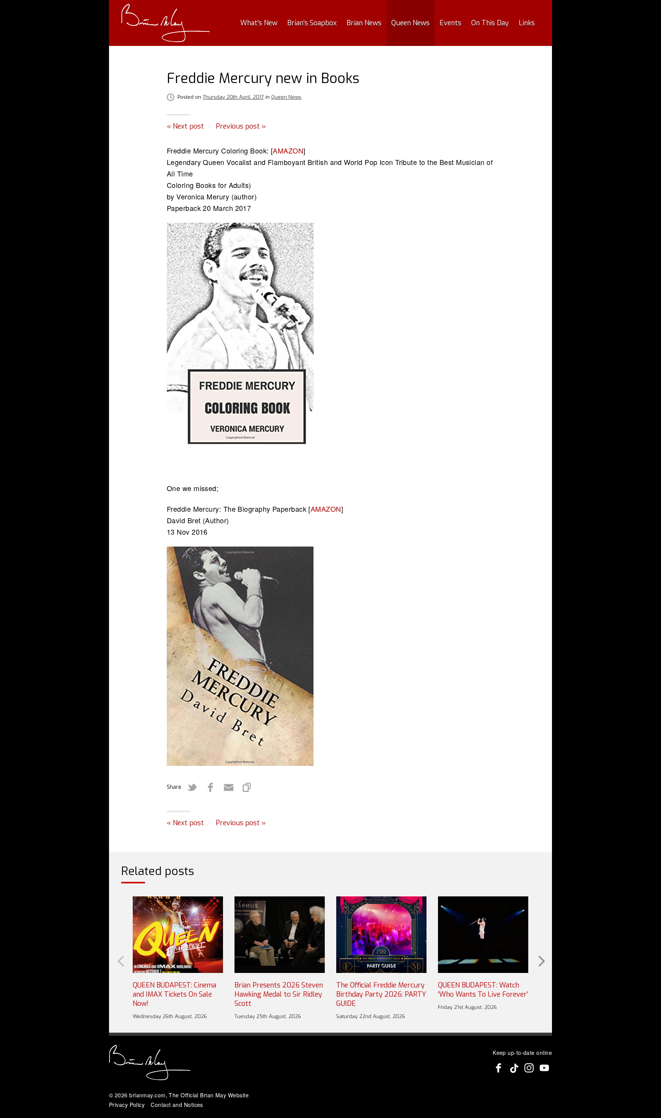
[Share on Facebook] (210, 787)
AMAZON (288, 150)
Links (527, 23)
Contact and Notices (177, 1104)
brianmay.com (147, 1095)
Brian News (364, 23)
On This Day (490, 23)
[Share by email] (228, 787)
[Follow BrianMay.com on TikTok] (513, 1068)
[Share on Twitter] (192, 787)
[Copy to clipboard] (247, 787)
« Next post (185, 126)
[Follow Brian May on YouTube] (544, 1068)
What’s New (258, 23)
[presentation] (120, 960)
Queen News (410, 23)
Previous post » (241, 126)
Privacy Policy (127, 1104)
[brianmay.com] (165, 23)
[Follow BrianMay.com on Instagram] (529, 1068)
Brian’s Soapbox (312, 23)
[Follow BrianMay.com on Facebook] (498, 1068)
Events (450, 23)
